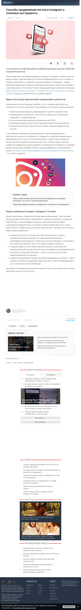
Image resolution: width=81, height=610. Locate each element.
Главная (52, 585)
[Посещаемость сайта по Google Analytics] (12, 581)
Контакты (53, 596)
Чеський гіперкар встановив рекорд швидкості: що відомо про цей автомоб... (52, 342)
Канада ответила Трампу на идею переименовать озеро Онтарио (38, 413)
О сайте (52, 590)
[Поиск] (72, 2)
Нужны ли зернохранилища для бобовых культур (38, 487)
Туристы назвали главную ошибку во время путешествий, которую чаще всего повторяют (38, 537)
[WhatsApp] (65, 63)
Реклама (53, 593)
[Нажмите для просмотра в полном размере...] (40, 173)
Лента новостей (39, 422)
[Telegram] (51, 63)
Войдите (9, 363)
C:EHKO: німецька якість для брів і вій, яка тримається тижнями (38, 493)
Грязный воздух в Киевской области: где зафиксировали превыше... (38, 549)
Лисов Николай (17, 310)
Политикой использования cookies (24, 608)
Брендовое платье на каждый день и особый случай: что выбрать (39, 482)
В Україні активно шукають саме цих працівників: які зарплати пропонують (42, 385)
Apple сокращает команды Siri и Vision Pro (52, 337)
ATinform (8, 2)
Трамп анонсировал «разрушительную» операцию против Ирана (51, 347)
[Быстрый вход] (66, 2)
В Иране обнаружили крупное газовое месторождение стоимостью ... (37, 571)
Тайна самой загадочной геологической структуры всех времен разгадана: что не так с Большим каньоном (39, 199)
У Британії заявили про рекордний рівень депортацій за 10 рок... (38, 566)
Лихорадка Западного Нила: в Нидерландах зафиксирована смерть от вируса (40, 380)
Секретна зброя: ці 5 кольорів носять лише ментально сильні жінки (37, 518)
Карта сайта (54, 599)
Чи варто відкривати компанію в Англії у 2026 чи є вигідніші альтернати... (41, 466)
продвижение (33, 326)
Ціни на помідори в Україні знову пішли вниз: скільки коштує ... (39, 560)
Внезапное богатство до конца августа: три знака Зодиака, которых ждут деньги (41, 407)
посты (22, 326)
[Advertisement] (40, 291)
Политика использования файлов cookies (10, 599)
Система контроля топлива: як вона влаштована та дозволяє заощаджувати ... (41, 471)
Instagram (12, 326)
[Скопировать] (72, 63)
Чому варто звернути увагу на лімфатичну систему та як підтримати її (41, 204)
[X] (58, 63)
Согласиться (69, 607)
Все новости (39, 418)
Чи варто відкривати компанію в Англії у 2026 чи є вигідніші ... (41, 555)
